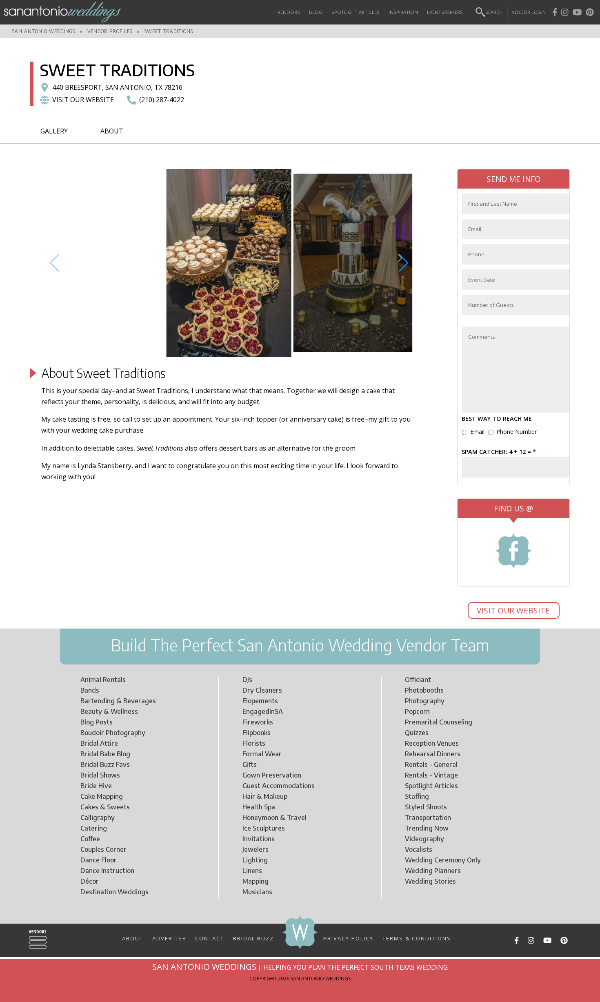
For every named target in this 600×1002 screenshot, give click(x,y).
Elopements (260, 701)
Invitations (258, 838)
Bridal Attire (99, 743)
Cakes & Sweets (105, 807)
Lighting (255, 860)
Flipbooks (256, 732)
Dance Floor (98, 860)
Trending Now (427, 828)
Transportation (428, 817)
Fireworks (257, 722)
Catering (93, 828)
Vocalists (418, 849)
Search (493, 12)
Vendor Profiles (109, 31)
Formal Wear (262, 754)
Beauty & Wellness (109, 711)
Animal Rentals (103, 679)
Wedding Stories (430, 881)
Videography (424, 838)
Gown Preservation (271, 775)
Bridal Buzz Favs (105, 764)
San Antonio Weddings (43, 31)
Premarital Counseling (438, 722)
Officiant (418, 679)
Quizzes (417, 732)
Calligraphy (97, 817)
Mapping (255, 881)
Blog (315, 12)
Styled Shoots (426, 807)
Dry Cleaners (262, 690)
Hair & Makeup (264, 796)
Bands (89, 690)
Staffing (417, 796)
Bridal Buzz (253, 938)
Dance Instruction (107, 870)
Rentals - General (431, 764)
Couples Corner (103, 849)
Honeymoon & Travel (274, 817)
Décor (89, 881)
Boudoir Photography (112, 732)
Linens (252, 870)
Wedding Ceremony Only (443, 860)
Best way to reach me (497, 418)
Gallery (54, 131)
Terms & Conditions (416, 938)
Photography (424, 701)
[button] (54, 263)
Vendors (289, 12)
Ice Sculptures (263, 828)
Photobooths (424, 690)
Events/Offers (445, 12)
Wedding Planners (433, 870)
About (111, 131)
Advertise (169, 938)
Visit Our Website (514, 610)
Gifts (249, 764)
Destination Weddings (114, 892)
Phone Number (516, 431)
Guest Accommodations (278, 785)
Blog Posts (96, 722)
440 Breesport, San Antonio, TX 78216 (117, 87)
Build (129, 645)
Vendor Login (529, 12)
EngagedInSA (262, 711)
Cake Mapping (101, 796)
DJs (247, 679)
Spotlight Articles (355, 12)
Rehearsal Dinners (432, 754)
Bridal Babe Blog (105, 754)
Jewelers (255, 849)
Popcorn (417, 711)
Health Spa (258, 807)
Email (477, 431)
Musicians (257, 892)
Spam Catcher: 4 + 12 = (499, 451)
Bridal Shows (100, 775)
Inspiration (403, 12)
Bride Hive (96, 785)
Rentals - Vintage (431, 775)
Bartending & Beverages (118, 701)
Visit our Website (83, 99)
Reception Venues (432, 743)
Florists (253, 743)
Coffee (90, 838)
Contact (209, 938)
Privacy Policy (348, 938)
